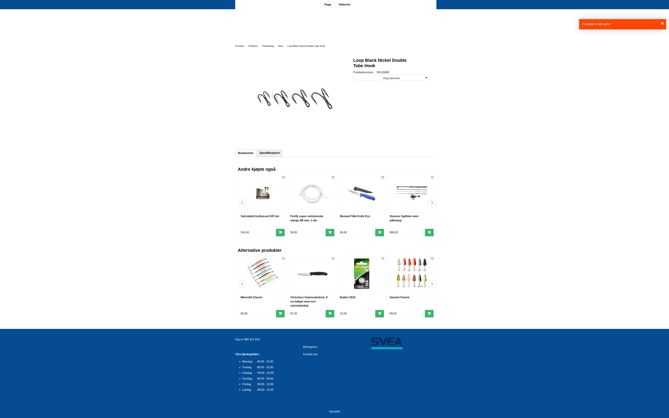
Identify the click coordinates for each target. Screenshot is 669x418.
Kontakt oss (310, 354)
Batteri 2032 (348, 297)
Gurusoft (334, 411)
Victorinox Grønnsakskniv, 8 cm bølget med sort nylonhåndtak (309, 301)
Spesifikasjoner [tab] (269, 152)
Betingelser (310, 346)
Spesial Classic (400, 297)
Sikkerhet (344, 4)
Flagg (327, 4)
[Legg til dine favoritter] (283, 177)
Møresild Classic (251, 297)
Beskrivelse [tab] (245, 153)
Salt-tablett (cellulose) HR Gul (260, 216)
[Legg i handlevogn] (280, 232)
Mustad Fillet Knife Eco (355, 216)
